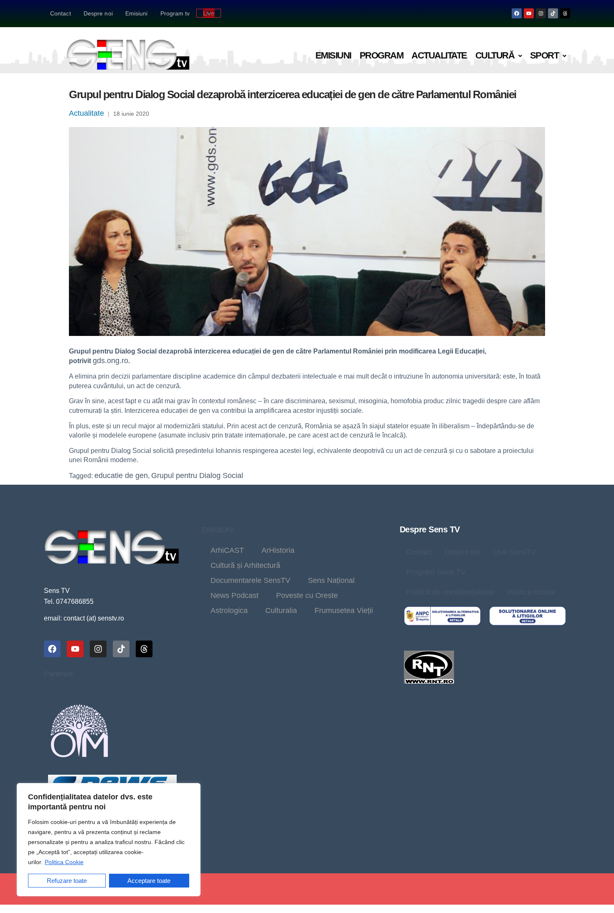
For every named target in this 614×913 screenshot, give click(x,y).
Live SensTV (514, 552)
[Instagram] (541, 13)
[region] (108, 839)
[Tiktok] (553, 13)
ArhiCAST (227, 550)
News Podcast (235, 595)
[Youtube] (529, 13)
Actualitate (439, 55)
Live (208, 13)
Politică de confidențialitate (450, 592)
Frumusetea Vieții (344, 610)
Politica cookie (531, 592)
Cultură (495, 55)
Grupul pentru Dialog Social (197, 475)
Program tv (175, 13)
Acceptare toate (148, 880)
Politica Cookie (64, 862)
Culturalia (281, 610)
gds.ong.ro (110, 360)
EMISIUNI (217, 530)
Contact (60, 13)
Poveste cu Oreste (307, 595)
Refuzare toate (67, 880)
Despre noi (98, 13)
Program (381, 55)
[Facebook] (517, 13)
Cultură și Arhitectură (245, 565)
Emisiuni (136, 13)
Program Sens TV (436, 572)
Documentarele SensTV (250, 580)
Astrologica (229, 610)
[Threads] (565, 13)
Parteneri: (59, 674)
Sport (544, 55)
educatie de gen (121, 475)
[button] (498, 56)
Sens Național (331, 580)
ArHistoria (277, 550)
